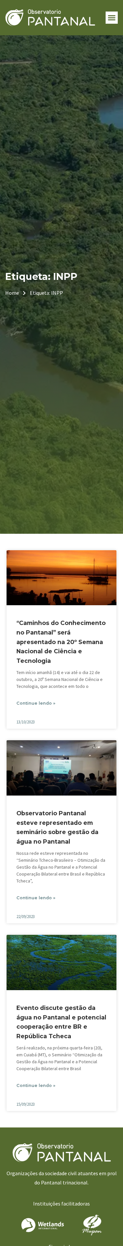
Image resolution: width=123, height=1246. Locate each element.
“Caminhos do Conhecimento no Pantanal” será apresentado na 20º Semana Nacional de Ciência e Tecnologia (61, 641)
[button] (112, 18)
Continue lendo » (35, 703)
